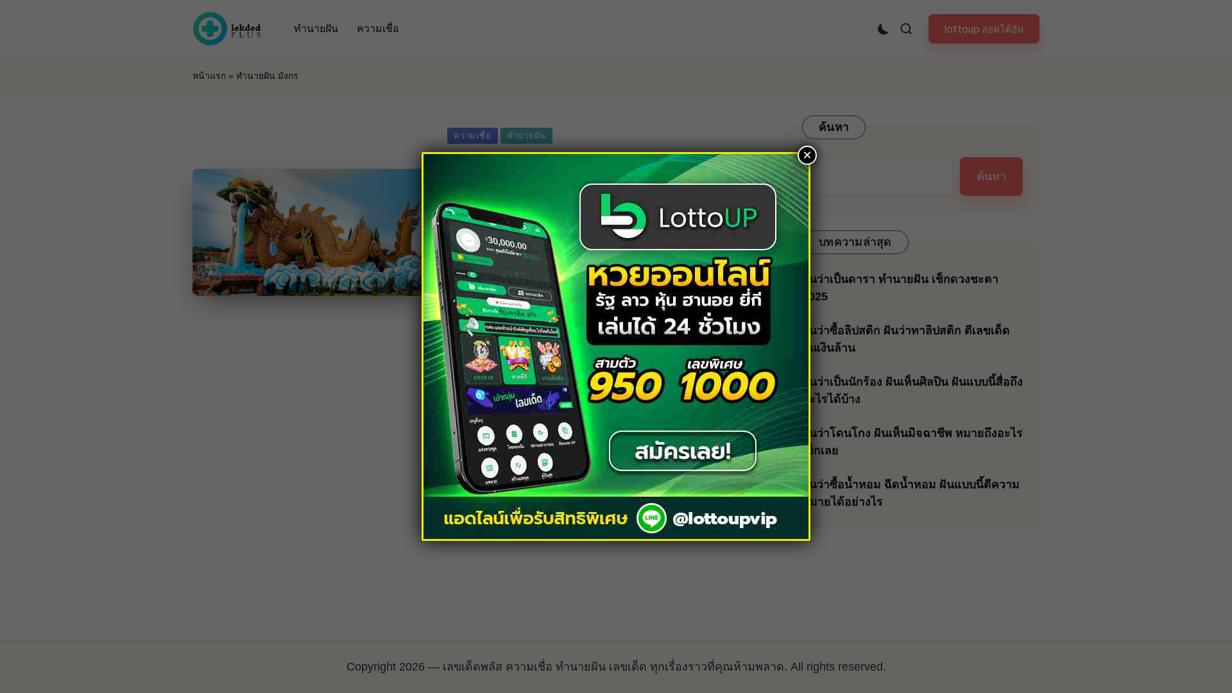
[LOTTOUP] (616, 345)
